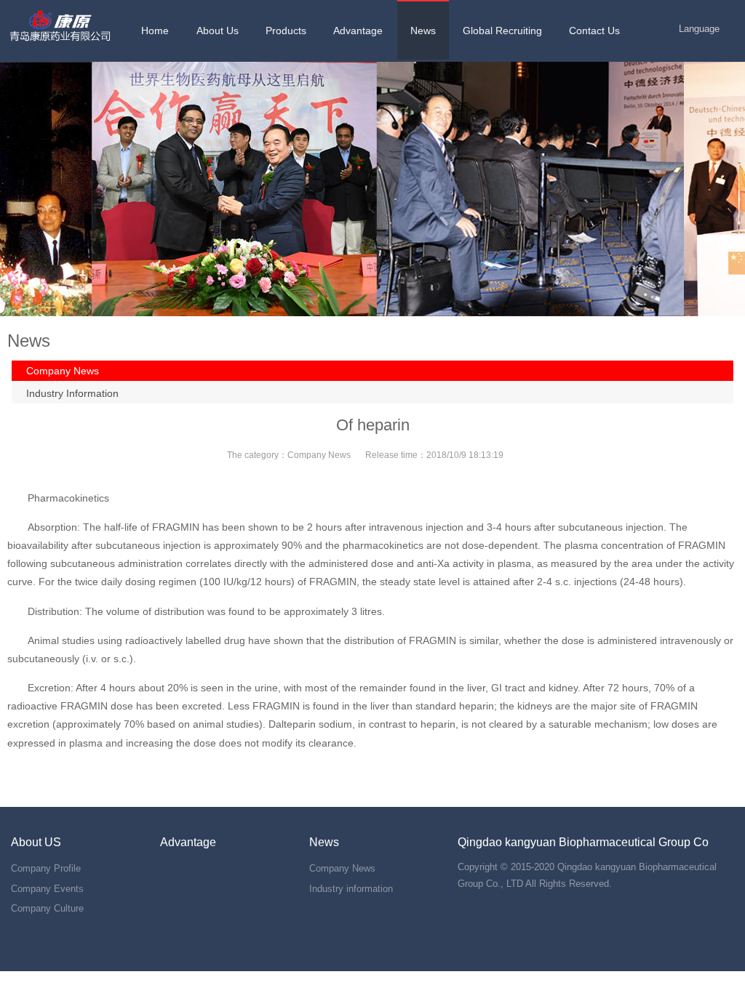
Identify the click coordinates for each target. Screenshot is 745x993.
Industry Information (72, 393)
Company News (62, 371)
